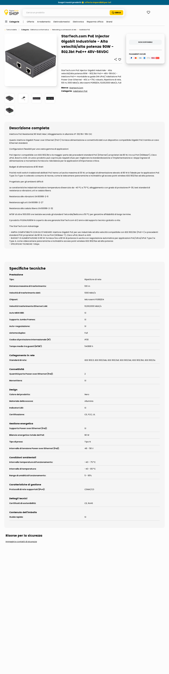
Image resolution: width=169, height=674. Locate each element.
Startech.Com (76, 87)
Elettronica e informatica (39, 30)
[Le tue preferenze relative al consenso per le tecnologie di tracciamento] (164, 669)
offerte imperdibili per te (97, 2)
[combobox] (73, 12)
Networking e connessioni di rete (64, 30)
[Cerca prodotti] (116, 12)
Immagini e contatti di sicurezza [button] (21, 542)
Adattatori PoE (84, 30)
